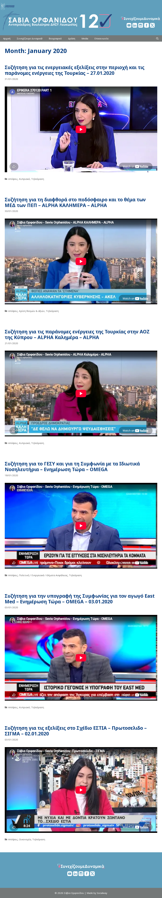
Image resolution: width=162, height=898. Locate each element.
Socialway (102, 893)
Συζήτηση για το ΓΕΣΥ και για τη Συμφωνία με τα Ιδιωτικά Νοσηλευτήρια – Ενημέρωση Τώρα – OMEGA (72, 466)
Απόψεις (13, 178)
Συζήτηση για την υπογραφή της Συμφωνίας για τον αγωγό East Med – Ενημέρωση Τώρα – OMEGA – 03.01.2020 (80, 599)
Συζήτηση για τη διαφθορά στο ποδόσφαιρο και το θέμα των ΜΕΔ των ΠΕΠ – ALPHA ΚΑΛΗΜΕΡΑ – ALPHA (75, 202)
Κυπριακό (24, 178)
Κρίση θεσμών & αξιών (32, 311)
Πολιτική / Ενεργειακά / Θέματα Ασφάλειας (43, 575)
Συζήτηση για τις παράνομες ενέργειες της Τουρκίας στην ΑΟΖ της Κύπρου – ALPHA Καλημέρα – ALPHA (77, 334)
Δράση (71, 38)
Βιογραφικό (55, 38)
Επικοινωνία (101, 38)
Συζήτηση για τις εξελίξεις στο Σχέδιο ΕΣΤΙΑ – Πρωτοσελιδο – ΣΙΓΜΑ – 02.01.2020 (76, 731)
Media (84, 38)
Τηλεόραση (37, 178)
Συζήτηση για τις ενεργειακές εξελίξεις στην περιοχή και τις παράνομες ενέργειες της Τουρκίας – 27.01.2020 (74, 70)
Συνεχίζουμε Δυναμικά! (29, 38)
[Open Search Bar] (157, 38)
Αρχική (6, 38)
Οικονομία (25, 839)
